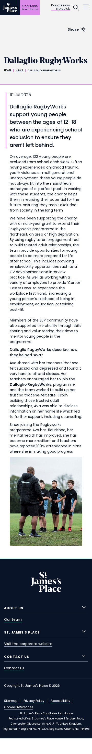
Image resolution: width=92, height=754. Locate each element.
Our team (13, 619)
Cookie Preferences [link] (18, 707)
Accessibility (60, 700)
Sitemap (10, 700)
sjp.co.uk (63, 8)
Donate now (60, 5)
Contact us (14, 668)
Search (76, 7)
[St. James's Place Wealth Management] (10, 7)
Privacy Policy (34, 700)
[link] (30, 384)
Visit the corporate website (28, 643)
